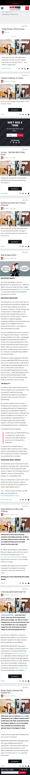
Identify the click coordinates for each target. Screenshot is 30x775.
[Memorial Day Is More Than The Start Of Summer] (15, 218)
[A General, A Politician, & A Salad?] (15, 91)
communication (4, 193)
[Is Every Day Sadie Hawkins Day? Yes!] (15, 605)
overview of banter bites (6, 499)
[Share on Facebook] (19, 68)
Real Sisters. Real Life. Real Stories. (15, 2)
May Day (23, 716)
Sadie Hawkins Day (7, 615)
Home (3, 12)
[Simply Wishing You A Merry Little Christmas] (15, 525)
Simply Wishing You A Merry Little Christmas (12, 510)
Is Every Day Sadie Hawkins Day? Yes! (13, 591)
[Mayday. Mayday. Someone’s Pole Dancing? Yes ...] (15, 706)
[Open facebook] (11, 142)
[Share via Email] (27, 68)
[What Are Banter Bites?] (15, 268)
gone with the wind (6, 68)
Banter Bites (9, 12)
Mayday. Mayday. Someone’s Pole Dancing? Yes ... (12, 691)
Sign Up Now (20, 135)
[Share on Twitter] (22, 68)
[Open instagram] (19, 142)
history (2, 114)
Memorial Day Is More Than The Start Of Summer (13, 204)
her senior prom (23, 668)
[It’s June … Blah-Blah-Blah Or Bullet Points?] (15, 168)
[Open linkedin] (16, 142)
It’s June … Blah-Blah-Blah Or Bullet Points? (13, 153)
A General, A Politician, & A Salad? (12, 78)
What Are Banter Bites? (8, 255)
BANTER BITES (21, 289)
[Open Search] (27, 8)
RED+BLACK (7, 32)
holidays (3, 246)
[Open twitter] (13, 142)
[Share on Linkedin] (25, 68)
